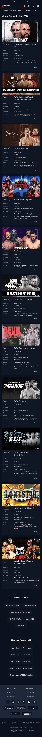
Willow (28, 10)
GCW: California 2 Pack (23, 299)
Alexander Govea (30, 605)
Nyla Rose (28, 62)
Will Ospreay (34, 216)
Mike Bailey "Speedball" (25, 366)
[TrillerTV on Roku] (27, 713)
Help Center (30, 696)
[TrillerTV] (6, 5)
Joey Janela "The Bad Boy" (21, 167)
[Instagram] (18, 702)
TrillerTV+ (21, 10)
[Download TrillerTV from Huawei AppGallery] (15, 713)
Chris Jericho (17, 265)
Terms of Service (4, 723)
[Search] (33, 6)
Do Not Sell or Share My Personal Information (30, 723)
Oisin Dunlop (21, 626)
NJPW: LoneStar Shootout (24, 508)
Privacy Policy (14, 723)
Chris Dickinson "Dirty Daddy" (22, 419)
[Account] (38, 6)
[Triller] (34, 702)
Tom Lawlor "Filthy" (19, 216)
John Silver (21, 62)
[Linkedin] (29, 702)
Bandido (30, 315)
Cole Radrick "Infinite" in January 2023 (21, 619)
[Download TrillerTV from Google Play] (9, 708)
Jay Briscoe (24, 114)
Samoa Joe (31, 265)
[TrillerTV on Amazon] (33, 708)
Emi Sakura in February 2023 (21, 612)
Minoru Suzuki (18, 61)
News (34, 10)
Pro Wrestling (17, 58)
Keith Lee (24, 265)
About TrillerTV (31, 688)
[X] (13, 702)
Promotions (10, 696)
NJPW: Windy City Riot (23, 200)
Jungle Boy (21, 267)
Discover (5, 10)
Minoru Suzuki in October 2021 (21, 661)
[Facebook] (8, 702)
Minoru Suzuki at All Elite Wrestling (21, 675)
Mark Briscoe (32, 114)
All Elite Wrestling (19, 55)
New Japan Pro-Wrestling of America (24, 208)
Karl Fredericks (18, 218)
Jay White (27, 216)
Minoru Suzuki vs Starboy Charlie (21, 668)
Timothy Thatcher (21, 582)
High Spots (17, 572)
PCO (15, 473)
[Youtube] (23, 702)
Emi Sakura (34, 62)
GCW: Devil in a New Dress (24, 348)
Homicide (31, 580)
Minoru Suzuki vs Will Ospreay (21, 648)
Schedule (13, 10)
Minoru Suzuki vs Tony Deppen (21, 655)
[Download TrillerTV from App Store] (20, 708)
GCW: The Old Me (21, 148)
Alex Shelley (17, 114)
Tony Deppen (26, 115)
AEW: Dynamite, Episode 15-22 (26, 251)
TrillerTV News (31, 692)
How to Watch (11, 688)
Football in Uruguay (12, 605)
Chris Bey (33, 419)
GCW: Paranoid (20, 401)
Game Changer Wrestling (21, 108)
